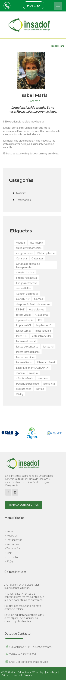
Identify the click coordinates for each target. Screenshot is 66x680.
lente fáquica (43, 330)
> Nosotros (11, 535)
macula (20, 373)
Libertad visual (46, 362)
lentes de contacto (27, 346)
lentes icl (48, 346)
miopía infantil (24, 378)
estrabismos (36, 309)
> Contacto (11, 557)
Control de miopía (27, 293)
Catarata (21, 258)
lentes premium (25, 357)
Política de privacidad (11, 675)
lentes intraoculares (28, 351)
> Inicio (8, 531)
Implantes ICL (44, 325)
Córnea (38, 298)
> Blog (7, 552)
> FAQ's (8, 561)
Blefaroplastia (46, 253)
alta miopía (36, 242)
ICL (40, 320)
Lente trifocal (24, 362)
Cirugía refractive (26, 282)
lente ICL (21, 335)
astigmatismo (24, 253)
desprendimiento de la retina (33, 304)
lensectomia (23, 330)
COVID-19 (22, 298)
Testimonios (23, 199)
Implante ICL (24, 325)
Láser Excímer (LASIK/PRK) (32, 367)
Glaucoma (41, 314)
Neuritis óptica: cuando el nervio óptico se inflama (23, 607)
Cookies (28, 675)
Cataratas (37, 258)
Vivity (19, 394)
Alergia (20, 242)
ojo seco (43, 378)
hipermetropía (24, 320)
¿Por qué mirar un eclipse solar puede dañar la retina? (21, 586)
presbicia (49, 383)
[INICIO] (29, 35)
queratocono (24, 388)
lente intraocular (41, 335)
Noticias (21, 192)
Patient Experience (27, 383)
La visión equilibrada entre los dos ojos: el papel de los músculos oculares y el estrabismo (24, 618)
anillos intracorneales (29, 247)
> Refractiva (11, 544)
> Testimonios (12, 548)
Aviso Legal (51, 672)
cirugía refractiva (26, 277)
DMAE (20, 309)
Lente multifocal (26, 341)
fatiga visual (23, 314)
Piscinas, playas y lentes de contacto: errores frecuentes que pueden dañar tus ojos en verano (24, 596)
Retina (40, 388)
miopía (33, 373)
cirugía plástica (25, 272)
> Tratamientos (13, 539)
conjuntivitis (23, 288)
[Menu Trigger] (58, 6)
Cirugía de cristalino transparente (28, 265)
